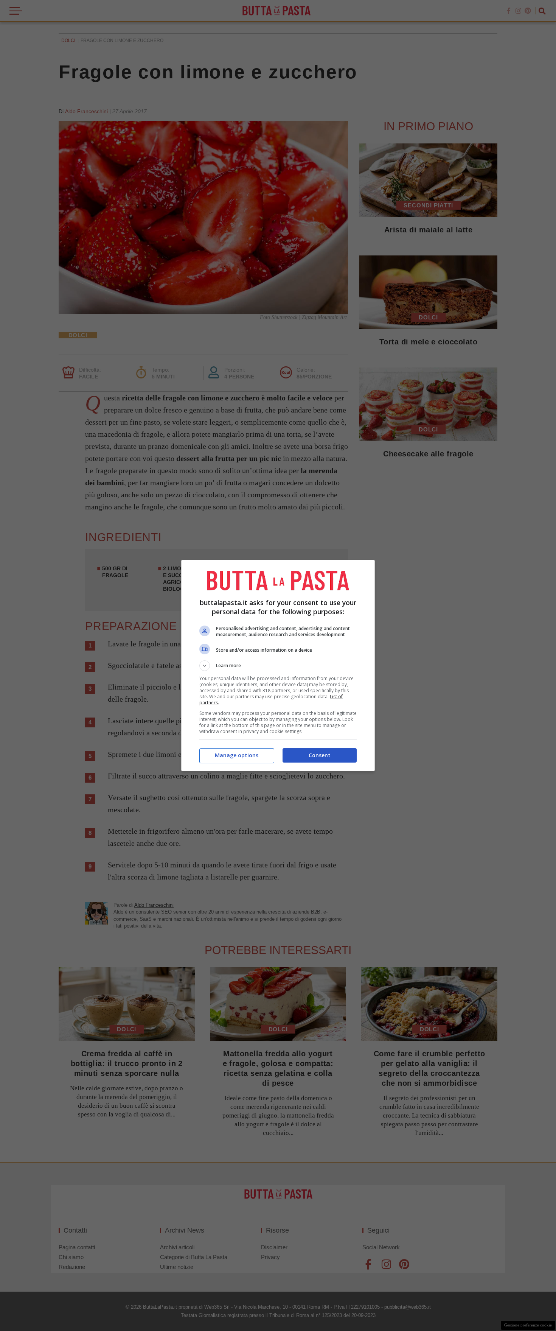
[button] (278, 665)
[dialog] (278, 665)
